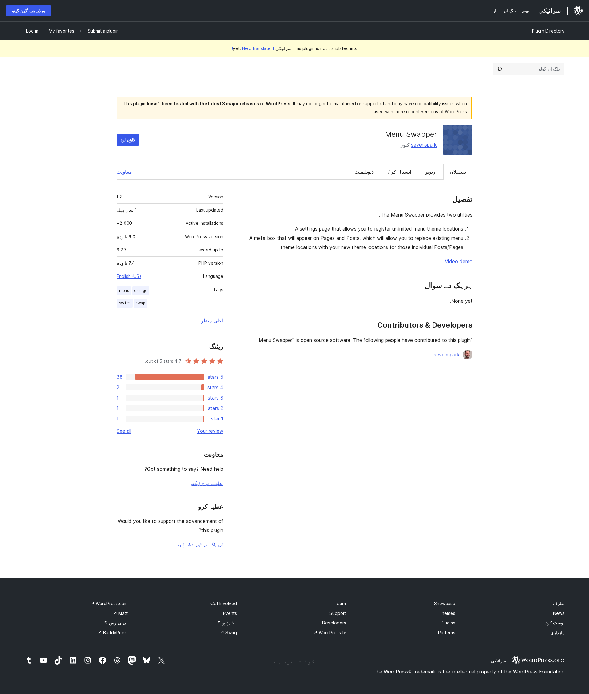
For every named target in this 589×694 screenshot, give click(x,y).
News (558, 613)
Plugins (448, 622)
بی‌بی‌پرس (116, 622)
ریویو (430, 172)
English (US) (129, 276)
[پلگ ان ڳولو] (499, 69)
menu (124, 290)
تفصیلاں (458, 172)
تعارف (558, 603)
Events (230, 613)
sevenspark (424, 145)
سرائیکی (498, 660)
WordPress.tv (330, 632)
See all (124, 431)
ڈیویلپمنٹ (364, 172)
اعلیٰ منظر (212, 320)
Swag (228, 632)
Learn (340, 603)
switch (125, 303)
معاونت (124, 172)
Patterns (446, 632)
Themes (447, 613)
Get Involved (223, 603)
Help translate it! (253, 48)
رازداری (557, 632)
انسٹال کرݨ (399, 172)
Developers (334, 622)
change (141, 290)
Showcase (444, 603)
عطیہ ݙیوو (227, 622)
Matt (120, 613)
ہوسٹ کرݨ (554, 622)
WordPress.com (109, 603)
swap (140, 303)
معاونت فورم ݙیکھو (207, 483)
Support (337, 613)
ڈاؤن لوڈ (128, 139)
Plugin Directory (548, 30)
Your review (210, 431)
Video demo (458, 261)
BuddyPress (113, 632)
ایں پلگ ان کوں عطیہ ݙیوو (200, 544)
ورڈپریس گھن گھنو (28, 10)
